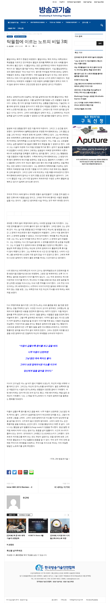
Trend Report (71, 22)
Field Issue (32, 531)
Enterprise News (38, 22)
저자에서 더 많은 (24, 515)
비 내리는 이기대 (62, 487)
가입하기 (62, 2)
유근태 (11, 46)
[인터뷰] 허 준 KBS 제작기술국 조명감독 (88, 57)
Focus (23, 22)
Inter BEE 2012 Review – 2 (19, 487)
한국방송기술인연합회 (74, 2)
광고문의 (55, 600)
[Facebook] (55, 586)
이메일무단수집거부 (76, 600)
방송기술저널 (87, 2)
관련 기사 (12, 515)
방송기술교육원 (99, 2)
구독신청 (20, 28)
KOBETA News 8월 (35, 535)
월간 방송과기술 (13, 22)
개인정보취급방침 (92, 600)
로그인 (55, 2)
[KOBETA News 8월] (38, 526)
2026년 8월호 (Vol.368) (82, 109)
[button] (102, 25)
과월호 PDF (11, 28)
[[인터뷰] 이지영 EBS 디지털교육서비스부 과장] (60, 526)
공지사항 (85, 22)
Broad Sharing (20, 36)
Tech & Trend (55, 22)
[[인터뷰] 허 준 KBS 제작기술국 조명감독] (16, 526)
